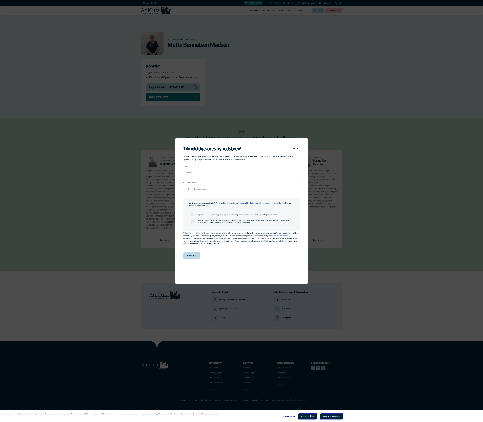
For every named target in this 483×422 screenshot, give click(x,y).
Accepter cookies (331, 416)
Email (185, 166)
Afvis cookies (307, 416)
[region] (241, 416)
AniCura (241, 203)
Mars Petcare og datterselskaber (258, 203)
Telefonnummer (190, 182)
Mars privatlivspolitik (280, 236)
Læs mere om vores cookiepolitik (141, 414)
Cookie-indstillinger (288, 416)
